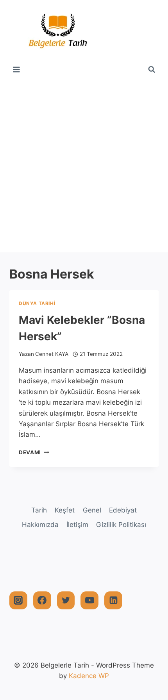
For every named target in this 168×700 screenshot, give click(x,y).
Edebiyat (123, 510)
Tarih (39, 510)
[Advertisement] (84, 164)
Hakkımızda (40, 525)
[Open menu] (16, 69)
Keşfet (65, 510)
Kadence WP (89, 676)
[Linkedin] (113, 600)
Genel (92, 510)
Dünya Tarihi (37, 303)
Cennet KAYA (51, 354)
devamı (34, 452)
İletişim (77, 525)
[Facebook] (42, 600)
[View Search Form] (152, 69)
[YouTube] (89, 600)
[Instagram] (18, 600)
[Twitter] (66, 600)
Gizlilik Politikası (121, 525)
